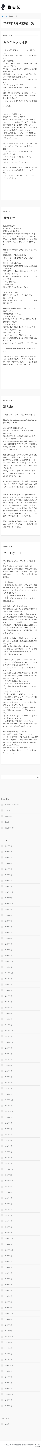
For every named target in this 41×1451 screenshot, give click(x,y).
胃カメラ (9, 217)
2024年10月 (9, 973)
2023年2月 (8, 1088)
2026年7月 (8, 852)
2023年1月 (8, 1094)
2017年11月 (9, 1331)
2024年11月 (9, 967)
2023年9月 (8, 1048)
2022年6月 (8, 1134)
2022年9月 (8, 1117)
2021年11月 (9, 1175)
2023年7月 (8, 1059)
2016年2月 (8, 1388)
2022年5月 (8, 1140)
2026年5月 (8, 863)
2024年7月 (8, 990)
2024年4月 (8, 1007)
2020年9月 (8, 1256)
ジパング (8, 810)
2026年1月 (8, 886)
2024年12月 (9, 961)
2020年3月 (8, 1290)
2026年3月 (8, 875)
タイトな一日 (12, 553)
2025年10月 (9, 904)
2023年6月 (8, 1065)
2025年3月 (8, 944)
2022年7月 (8, 1129)
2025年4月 (8, 938)
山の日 (7, 822)
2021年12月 (9, 1169)
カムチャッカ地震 (15, 42)
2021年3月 (8, 1221)
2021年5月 (8, 1209)
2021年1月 (8, 1233)
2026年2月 (8, 880)
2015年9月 (8, 1400)
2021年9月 (8, 1186)
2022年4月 (8, 1146)
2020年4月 (8, 1285)
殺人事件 (9, 406)
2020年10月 (9, 1250)
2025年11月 (9, 898)
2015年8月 (8, 1406)
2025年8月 (8, 915)
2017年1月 (8, 1360)
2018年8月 (8, 1319)
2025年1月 (8, 955)
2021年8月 (8, 1192)
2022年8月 (8, 1123)
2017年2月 (8, 1354)
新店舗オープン (10, 828)
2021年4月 (8, 1215)
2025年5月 (8, 932)
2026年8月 (8, 846)
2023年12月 (9, 1030)
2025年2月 (8, 950)
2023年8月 (8, 1054)
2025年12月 (9, 892)
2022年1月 (8, 1163)
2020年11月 (9, 1244)
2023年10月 (9, 1042)
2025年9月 (8, 909)
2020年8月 (8, 1261)
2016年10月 (9, 1365)
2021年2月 (8, 1227)
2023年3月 (8, 1082)
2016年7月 (8, 1377)
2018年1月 (8, 1325)
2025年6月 (8, 927)
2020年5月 (8, 1279)
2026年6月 (8, 857)
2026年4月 (8, 869)
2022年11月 (9, 1105)
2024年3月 (8, 1013)
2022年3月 (8, 1152)
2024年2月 (8, 1019)
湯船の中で (8, 816)
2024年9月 (8, 979)
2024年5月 (8, 1002)
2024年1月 (8, 1025)
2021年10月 (9, 1181)
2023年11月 (9, 1036)
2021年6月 (8, 1204)
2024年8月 (8, 984)
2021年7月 (8, 1198)
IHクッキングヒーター (12, 805)
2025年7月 (8, 921)
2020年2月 (8, 1296)
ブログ (7, 1424)
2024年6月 (8, 996)
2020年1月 (8, 1302)
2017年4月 (8, 1348)
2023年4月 (8, 1077)
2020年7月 (8, 1267)
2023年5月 (8, 1071)
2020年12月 (9, 1238)
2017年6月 (8, 1342)
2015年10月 (9, 1394)
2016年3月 (8, 1383)
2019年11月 (9, 1308)
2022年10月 (9, 1111)
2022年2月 (8, 1157)
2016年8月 (8, 1371)
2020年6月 (8, 1273)
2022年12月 (9, 1100)
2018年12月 (9, 1313)
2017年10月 (9, 1336)
